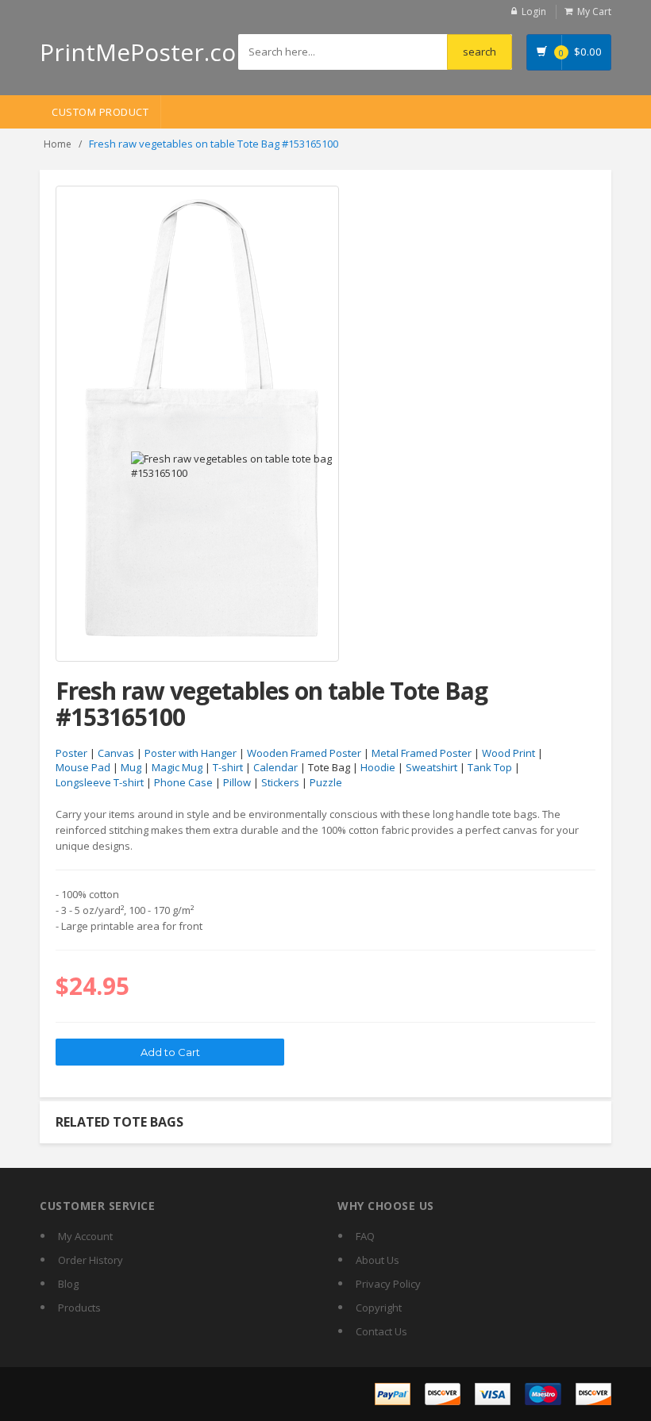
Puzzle (326, 782)
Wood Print (508, 753)
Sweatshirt (431, 767)
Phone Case (183, 782)
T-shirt (228, 767)
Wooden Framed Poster (304, 753)
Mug (131, 767)
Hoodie (377, 767)
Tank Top (490, 767)
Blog (68, 1284)
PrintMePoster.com (149, 52)
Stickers (280, 782)
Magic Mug (177, 767)
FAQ (365, 1236)
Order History (90, 1260)
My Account (85, 1236)
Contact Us (381, 1331)
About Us (377, 1260)
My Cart (594, 11)
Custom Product (100, 112)
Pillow (237, 782)
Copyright (379, 1307)
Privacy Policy (388, 1284)
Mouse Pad (83, 767)
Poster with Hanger (190, 753)
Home (57, 144)
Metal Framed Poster (422, 753)
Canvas (116, 753)
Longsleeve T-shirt (100, 782)
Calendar (275, 767)
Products (79, 1307)
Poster (71, 753)
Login (534, 11)
